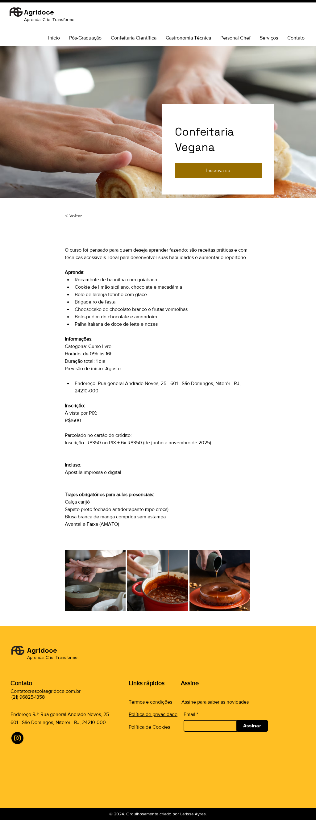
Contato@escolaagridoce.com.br (45, 691)
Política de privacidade (153, 714)
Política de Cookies (149, 727)
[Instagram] (17, 738)
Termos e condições (150, 702)
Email (189, 714)
